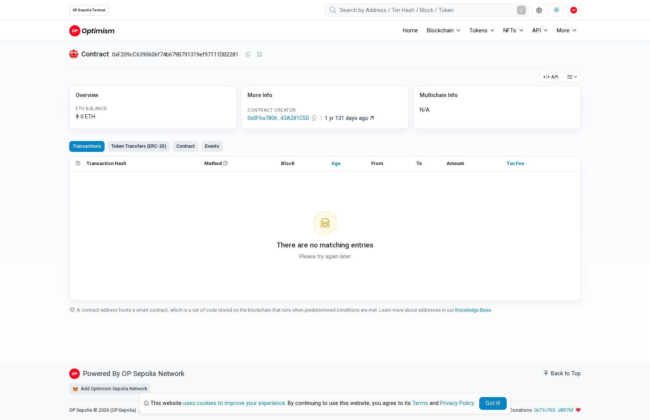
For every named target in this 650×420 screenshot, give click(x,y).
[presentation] (185, 146)
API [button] (536, 30)
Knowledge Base (473, 310)
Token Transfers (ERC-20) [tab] (138, 146)
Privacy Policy (457, 403)
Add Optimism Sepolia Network (113, 388)
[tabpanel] (325, 228)
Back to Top (565, 373)
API (554, 77)
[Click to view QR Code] (259, 55)
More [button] (563, 30)
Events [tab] (212, 146)
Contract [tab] (185, 146)
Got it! (493, 403)
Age (336, 163)
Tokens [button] (478, 30)
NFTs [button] (509, 30)
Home (410, 30)
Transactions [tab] (87, 146)
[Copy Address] (248, 55)
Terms (420, 403)
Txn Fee (515, 163)
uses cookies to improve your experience (234, 403)
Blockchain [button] (440, 30)
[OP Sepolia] (91, 30)
